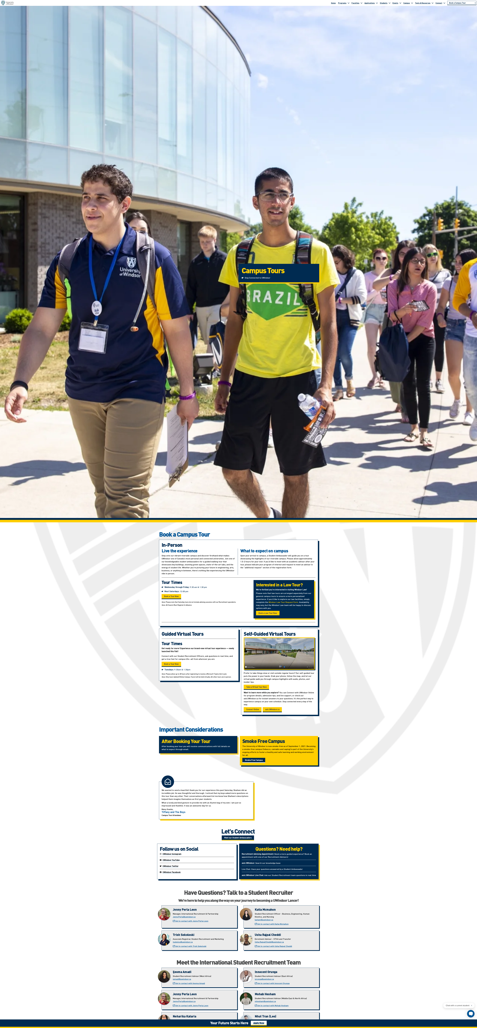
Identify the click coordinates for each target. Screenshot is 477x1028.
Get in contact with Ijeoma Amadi (190, 983)
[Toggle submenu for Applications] (377, 3)
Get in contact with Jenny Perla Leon (191, 921)
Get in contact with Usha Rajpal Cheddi (274, 946)
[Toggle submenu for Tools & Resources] (432, 3)
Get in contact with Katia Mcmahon (273, 924)
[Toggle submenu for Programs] (348, 3)
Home (333, 3)
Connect (439, 3)
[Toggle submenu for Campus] (412, 3)
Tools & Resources (422, 3)
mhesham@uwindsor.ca (265, 1001)
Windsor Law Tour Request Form (283, 602)
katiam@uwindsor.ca (264, 919)
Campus (406, 3)
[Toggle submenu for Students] (389, 3)
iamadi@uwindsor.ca (182, 979)
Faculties (355, 3)
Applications (369, 3)
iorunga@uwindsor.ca (264, 979)
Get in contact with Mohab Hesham (273, 1005)
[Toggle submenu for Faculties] (361, 3)
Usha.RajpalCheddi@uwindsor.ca (269, 942)
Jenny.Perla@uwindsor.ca (184, 916)
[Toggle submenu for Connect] (444, 3)
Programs (342, 3)
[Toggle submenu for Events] (400, 3)
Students (383, 3)
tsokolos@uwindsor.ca (183, 942)
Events (395, 3)
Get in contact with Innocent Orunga (273, 983)
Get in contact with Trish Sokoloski (190, 946)
